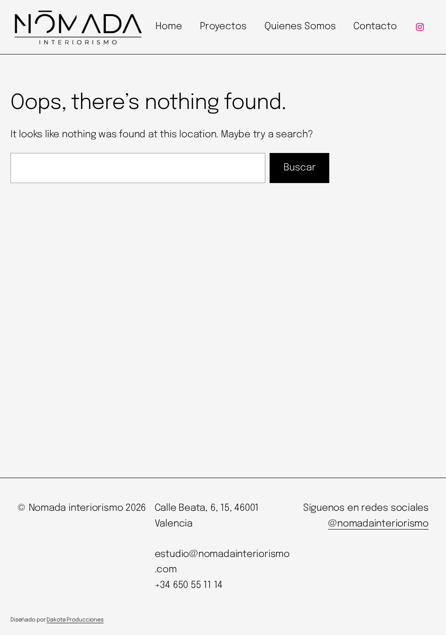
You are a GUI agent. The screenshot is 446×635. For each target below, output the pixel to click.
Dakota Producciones (75, 620)
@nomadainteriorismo (378, 524)
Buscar (300, 168)
